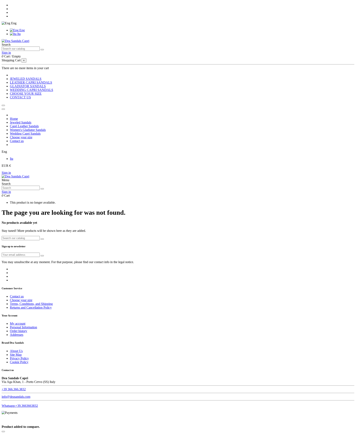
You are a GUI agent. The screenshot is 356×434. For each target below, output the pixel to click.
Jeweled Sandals (20, 122)
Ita (18, 34)
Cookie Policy (19, 362)
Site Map (16, 354)
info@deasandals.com (16, 396)
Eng (22, 30)
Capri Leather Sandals (24, 126)
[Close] (3, 109)
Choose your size (21, 137)
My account (17, 323)
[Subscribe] (42, 255)
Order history (18, 331)
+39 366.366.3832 (14, 389)
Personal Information (23, 327)
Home (14, 118)
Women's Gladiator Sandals (28, 130)
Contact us (17, 141)
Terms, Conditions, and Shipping (31, 304)
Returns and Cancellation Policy (31, 307)
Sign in (6, 172)
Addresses (16, 334)
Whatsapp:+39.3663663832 (20, 405)
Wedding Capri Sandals (25, 133)
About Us (16, 351)
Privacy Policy (19, 358)
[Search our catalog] (42, 49)
